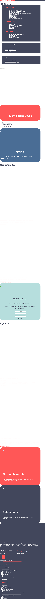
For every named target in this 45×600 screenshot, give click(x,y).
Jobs (3, 588)
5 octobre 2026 (3, 380)
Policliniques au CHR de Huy (11, 44)
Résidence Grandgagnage (10, 60)
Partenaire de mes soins (14, 12)
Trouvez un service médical (5, 119)
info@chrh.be (20, 552)
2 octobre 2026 (3, 440)
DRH (3, 596)
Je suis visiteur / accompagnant (16, 34)
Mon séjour (11, 27)
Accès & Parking (13, 35)
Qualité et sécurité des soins (15, 18)
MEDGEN (4, 598)
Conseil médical (12, 17)
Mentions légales (6, 590)
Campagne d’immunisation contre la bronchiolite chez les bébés (16, 220)
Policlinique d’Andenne (10, 45)
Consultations (12, 24)
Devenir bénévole (13, 15)
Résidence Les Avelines (10, 58)
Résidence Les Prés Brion (10, 61)
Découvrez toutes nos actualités (6, 282)
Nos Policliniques (6, 42)
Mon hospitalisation (13, 26)
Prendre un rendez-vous (8, 0)
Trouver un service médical (8, 578)
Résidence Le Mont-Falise (10, 57)
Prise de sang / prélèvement (15, 25)
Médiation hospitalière (14, 14)
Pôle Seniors (5, 55)
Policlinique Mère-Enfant (10, 50)
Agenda (4, 586)
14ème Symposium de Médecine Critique (10, 438)
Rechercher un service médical (16, 10)
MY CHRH (4, 597)
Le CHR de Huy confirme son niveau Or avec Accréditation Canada (17, 277)
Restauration (12, 36)
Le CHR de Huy (5, 54)
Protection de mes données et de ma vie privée (20, 13)
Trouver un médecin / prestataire (10, 576)
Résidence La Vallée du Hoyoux (12, 62)
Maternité (11, 28)
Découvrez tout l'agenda (5, 446)
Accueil (4, 3)
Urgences (4, 64)
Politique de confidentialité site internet (11, 594)
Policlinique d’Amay (9, 49)
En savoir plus (3, 224)
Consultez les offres (4, 158)
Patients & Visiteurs (6, 4)
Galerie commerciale (14, 37)
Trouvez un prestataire (4, 120)
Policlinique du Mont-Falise (11, 46)
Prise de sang (8, 51)
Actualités (4, 585)
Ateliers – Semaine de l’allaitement (9, 378)
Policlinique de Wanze (10, 48)
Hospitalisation (7, 124)
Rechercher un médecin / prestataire (17, 11)
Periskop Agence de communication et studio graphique (12, 561)
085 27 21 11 (19, 550)
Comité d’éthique (13, 16)
